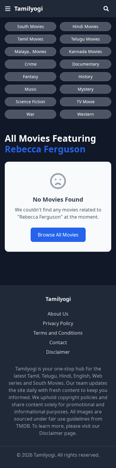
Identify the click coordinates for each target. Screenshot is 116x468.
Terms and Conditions (58, 333)
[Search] (106, 9)
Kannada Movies (85, 51)
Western (85, 114)
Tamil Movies (30, 39)
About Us (58, 314)
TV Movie (86, 101)
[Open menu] (8, 9)
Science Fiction (30, 101)
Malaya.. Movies (30, 51)
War (30, 114)
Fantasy (30, 76)
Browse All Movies (58, 234)
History (86, 76)
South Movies (30, 26)
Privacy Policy (58, 323)
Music (31, 89)
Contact (58, 342)
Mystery (85, 89)
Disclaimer (58, 352)
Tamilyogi (28, 8)
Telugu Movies (85, 39)
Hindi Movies (85, 26)
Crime (31, 64)
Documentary (85, 64)
